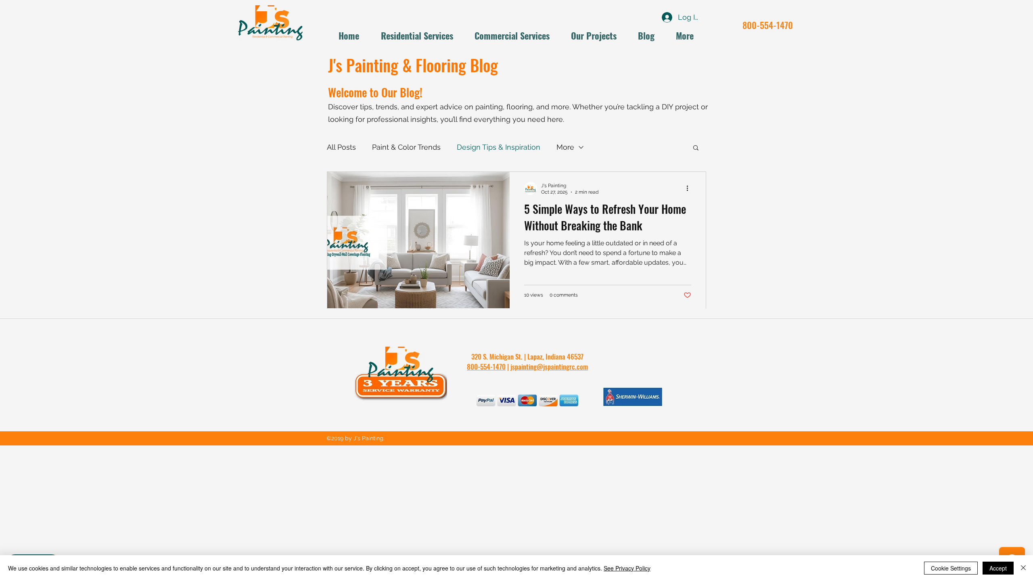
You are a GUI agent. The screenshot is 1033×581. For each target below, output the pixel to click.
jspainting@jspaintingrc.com (549, 367)
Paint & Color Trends (406, 147)
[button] (696, 148)
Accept (998, 568)
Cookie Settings (951, 568)
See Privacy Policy (627, 568)
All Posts (341, 147)
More (565, 147)
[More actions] (690, 188)
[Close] (1023, 568)
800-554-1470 (767, 25)
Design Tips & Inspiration (498, 147)
